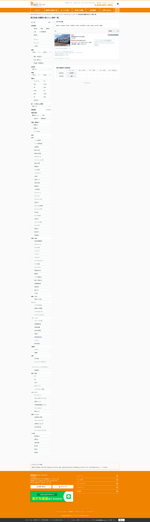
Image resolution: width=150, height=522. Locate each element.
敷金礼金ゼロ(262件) (52, 467)
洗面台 (36, 333)
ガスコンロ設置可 (38, 205)
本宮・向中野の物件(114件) (92, 467)
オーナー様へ (65, 10)
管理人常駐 (37, 182)
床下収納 (36, 358)
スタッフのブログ (81, 483)
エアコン (36, 349)
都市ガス (36, 290)
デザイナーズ (37, 156)
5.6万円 (71, 73)
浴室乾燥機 (37, 327)
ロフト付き (37, 247)
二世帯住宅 (37, 189)
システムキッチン (38, 311)
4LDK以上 (36, 100)
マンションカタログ (62, 511)
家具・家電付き (38, 280)
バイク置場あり (38, 277)
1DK (35, 84)
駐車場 (35, 35)
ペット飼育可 (37, 140)
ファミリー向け (38, 222)
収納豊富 (36, 370)
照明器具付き (37, 270)
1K (44, 81)
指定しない (36, 115)
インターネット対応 (39, 389)
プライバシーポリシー (80, 511)
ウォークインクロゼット (40, 361)
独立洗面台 (37, 343)
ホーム (37, 10)
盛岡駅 (57, 25)
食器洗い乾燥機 (38, 308)
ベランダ (36, 254)
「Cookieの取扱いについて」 (101, 520)
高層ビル (36, 228)
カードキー (37, 196)
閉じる (121, 520)
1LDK (45, 84)
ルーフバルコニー (38, 260)
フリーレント (37, 192)
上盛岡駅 (72, 25)
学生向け (36, 212)
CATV (35, 382)
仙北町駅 (62, 25)
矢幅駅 (100, 25)
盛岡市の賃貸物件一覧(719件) (39, 467)
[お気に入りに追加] (68, 45)
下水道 (36, 293)
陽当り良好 (37, 150)
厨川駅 (77, 25)
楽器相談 (36, 146)
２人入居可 (37, 169)
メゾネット (37, 250)
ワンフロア (37, 225)
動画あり (36, 128)
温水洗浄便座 (37, 330)
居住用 (35, 28)
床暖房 (36, 352)
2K (34, 87)
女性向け (36, 218)
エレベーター (37, 267)
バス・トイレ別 (38, 320)
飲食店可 (36, 232)
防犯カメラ (37, 411)
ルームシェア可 (38, 209)
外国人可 (36, 202)
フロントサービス (38, 420)
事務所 (47, 28)
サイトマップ (91, 511)
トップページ (80, 476)
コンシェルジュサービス (40, 430)
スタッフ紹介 (80, 479)
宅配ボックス (37, 401)
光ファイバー (37, 385)
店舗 (41, 28)
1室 (71, 76)
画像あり (36, 124)
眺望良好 (36, 186)
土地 (35, 31)
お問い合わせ (106, 10)
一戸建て (36, 46)
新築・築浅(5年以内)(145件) (66, 467)
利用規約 (71, 511)
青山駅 (67, 25)
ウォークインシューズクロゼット (40, 367)
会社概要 (93, 10)
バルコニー (37, 257)
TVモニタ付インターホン (40, 398)
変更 (49, 22)
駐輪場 (36, 273)
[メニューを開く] (117, 10)
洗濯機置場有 (37, 283)
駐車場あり (37, 436)
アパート (36, 39)
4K (34, 97)
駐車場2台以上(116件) (79, 467)
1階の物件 (36, 442)
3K (44, 90)
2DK (45, 87)
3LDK (45, 93)
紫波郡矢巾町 (75, 36)
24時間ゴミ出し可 (38, 423)
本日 (43, 115)
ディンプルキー (38, 408)
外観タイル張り (38, 299)
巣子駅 (96, 25)
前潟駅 (92, 25)
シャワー (36, 340)
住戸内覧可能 (37, 427)
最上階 (36, 446)
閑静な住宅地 (37, 153)
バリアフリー (37, 173)
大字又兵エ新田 (81, 36)
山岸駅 (88, 25)
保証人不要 (37, 163)
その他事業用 (42, 31)
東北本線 (74, 44)
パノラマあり (37, 131)
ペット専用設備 (38, 143)
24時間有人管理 (38, 417)
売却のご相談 (79, 10)
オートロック (37, 395)
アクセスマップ (80, 487)
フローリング (37, 244)
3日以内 (36, 118)
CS (35, 376)
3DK (35, 93)
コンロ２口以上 (38, 305)
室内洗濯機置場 (38, 241)
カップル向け (37, 215)
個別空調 (36, 286)
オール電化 (37, 264)
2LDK (35, 90)
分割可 (36, 176)
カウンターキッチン (39, 314)
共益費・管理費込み (39, 63)
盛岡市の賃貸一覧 (51, 10)
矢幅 (78, 44)
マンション (36, 42)
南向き (36, 449)
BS (35, 379)
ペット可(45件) (103, 467)
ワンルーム (36, 81)
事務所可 (36, 166)
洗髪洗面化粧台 (38, 337)
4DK (45, 97)
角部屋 (36, 452)
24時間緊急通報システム (40, 404)
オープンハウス (38, 199)
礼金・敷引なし (37, 59)
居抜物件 (36, 235)
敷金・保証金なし (38, 56)
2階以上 (36, 439)
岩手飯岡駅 (82, 25)
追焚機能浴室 (37, 324)
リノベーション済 (38, 160)
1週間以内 (43, 118)
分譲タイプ (37, 179)
